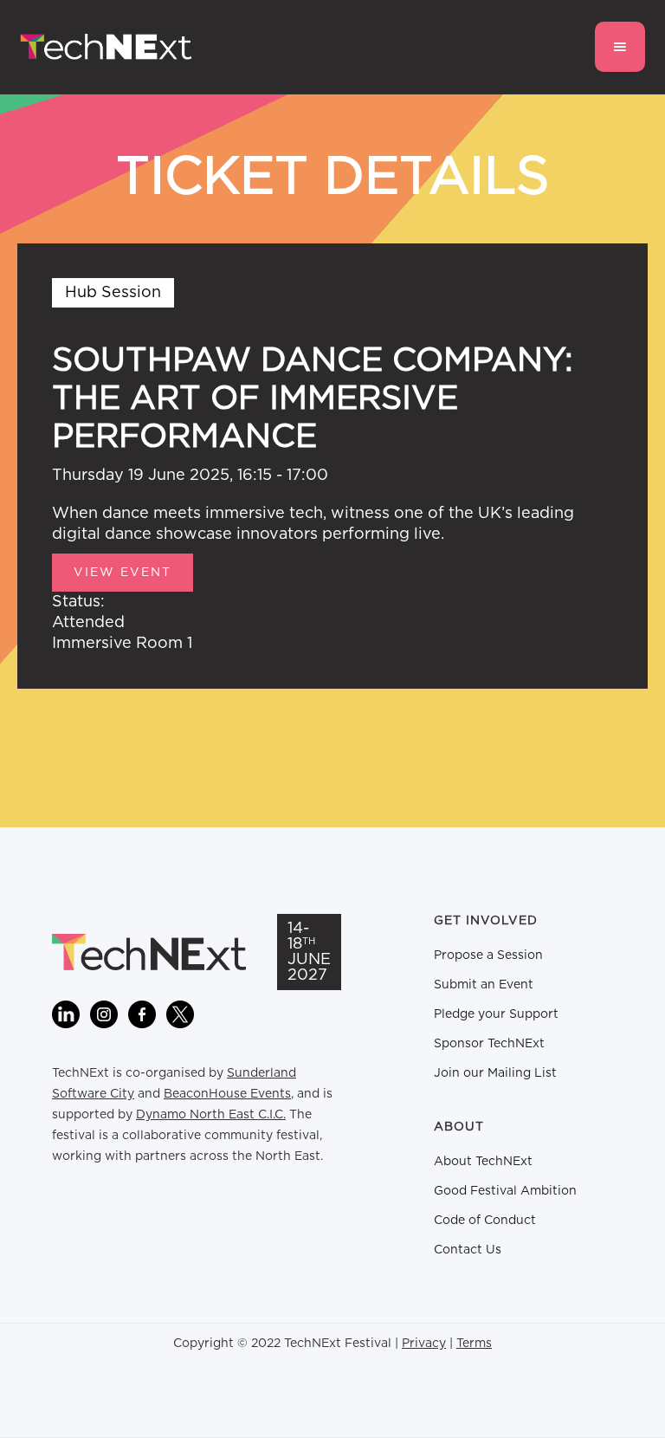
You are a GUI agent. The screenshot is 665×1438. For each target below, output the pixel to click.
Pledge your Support (496, 1014)
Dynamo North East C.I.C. (211, 1115)
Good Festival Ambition (505, 1191)
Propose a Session (488, 955)
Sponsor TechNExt (489, 1044)
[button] (620, 47)
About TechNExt (483, 1162)
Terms (474, 1344)
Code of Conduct (485, 1221)
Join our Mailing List (495, 1073)
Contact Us (467, 1250)
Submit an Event (483, 985)
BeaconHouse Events (227, 1094)
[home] (106, 47)
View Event (122, 573)
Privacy (424, 1344)
